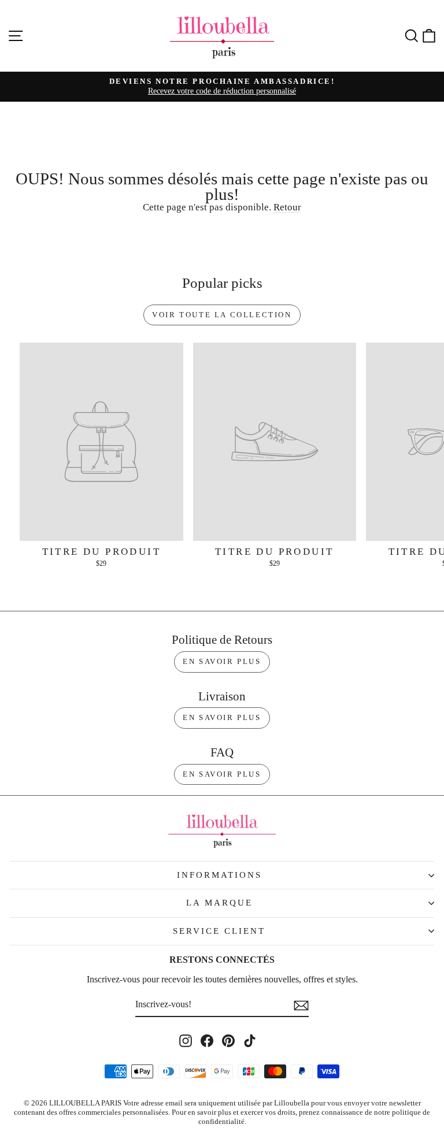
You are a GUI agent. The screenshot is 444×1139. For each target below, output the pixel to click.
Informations (219, 875)
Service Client (219, 931)
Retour (287, 207)
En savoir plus (222, 661)
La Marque (219, 902)
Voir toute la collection (221, 314)
